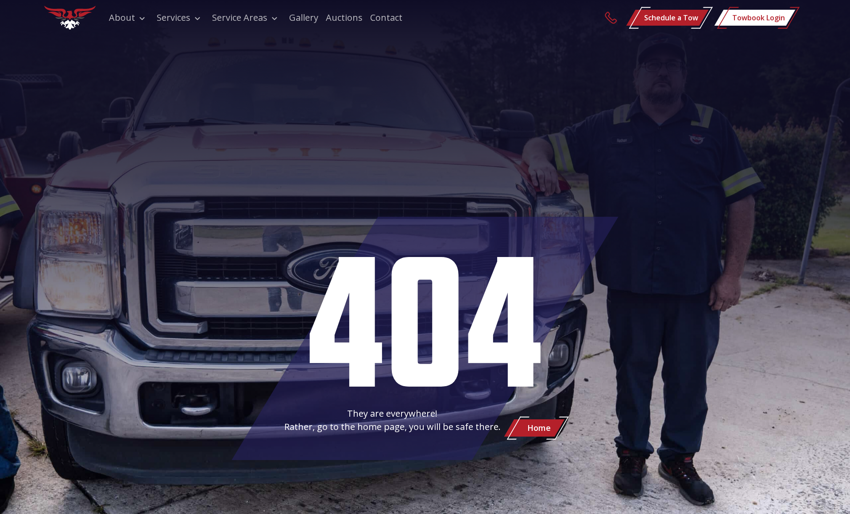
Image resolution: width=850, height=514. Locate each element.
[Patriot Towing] (70, 18)
